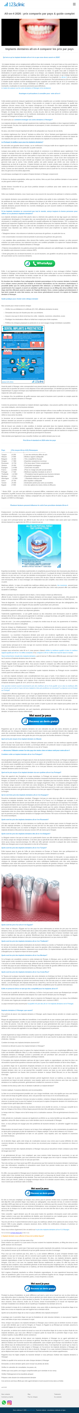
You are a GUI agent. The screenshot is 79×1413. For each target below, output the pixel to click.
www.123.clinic (31, 1410)
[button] (74, 4)
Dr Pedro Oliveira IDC (16, 1233)
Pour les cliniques (33, 1397)
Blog (29, 1394)
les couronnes (62, 585)
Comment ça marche (7, 1397)
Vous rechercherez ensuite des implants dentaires (18, 656)
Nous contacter (5, 1394)
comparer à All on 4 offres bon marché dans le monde (55, 653)
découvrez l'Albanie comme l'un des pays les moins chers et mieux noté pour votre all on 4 (36, 750)
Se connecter (58, 1397)
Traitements (57, 1394)
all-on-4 (64, 77)
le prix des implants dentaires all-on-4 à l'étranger (52, 1229)
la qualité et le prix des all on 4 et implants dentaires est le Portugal (50, 1004)
